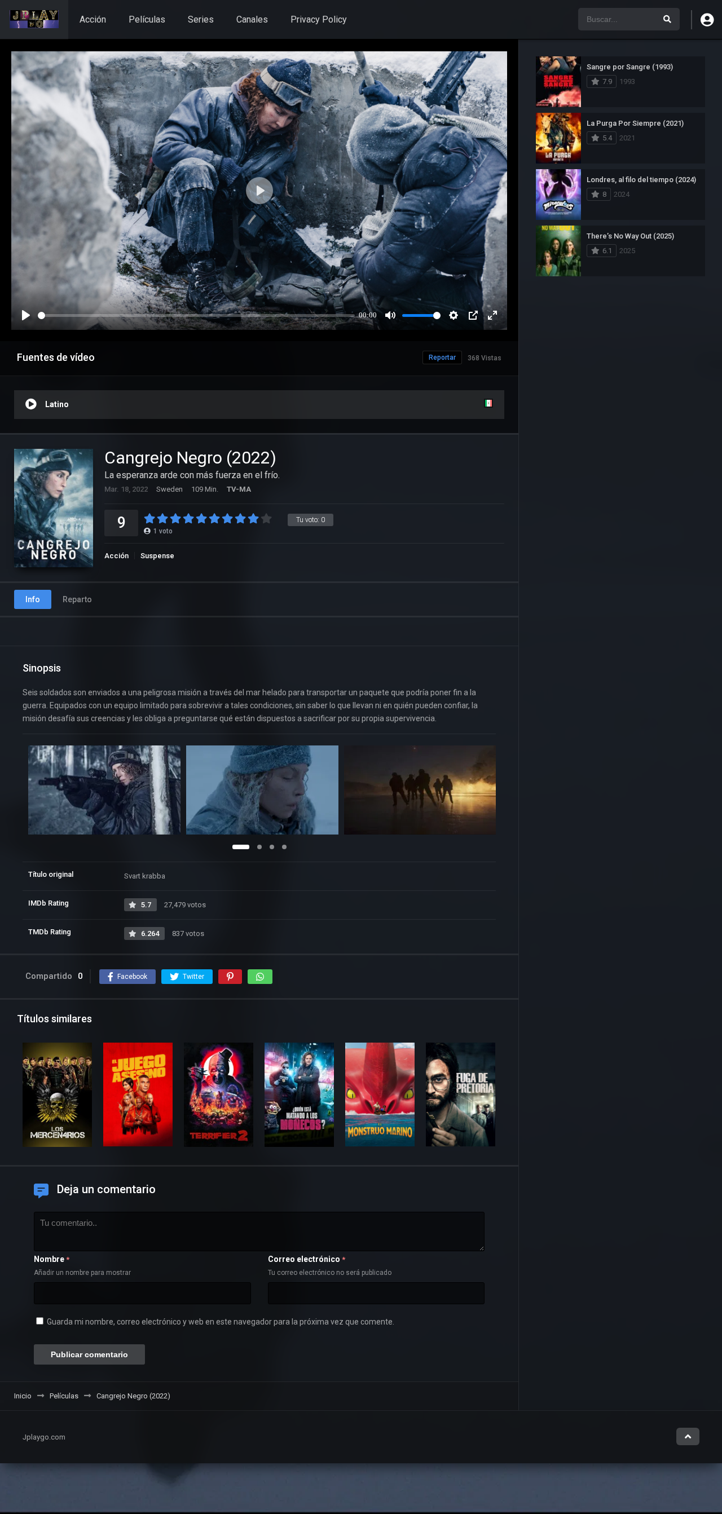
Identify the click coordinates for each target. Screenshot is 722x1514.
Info (32, 599)
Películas (147, 19)
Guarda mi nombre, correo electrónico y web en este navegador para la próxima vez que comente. (220, 1321)
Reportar (442, 357)
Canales (252, 19)
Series (201, 19)
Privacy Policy (318, 19)
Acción (93, 19)
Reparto (77, 599)
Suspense (157, 555)
